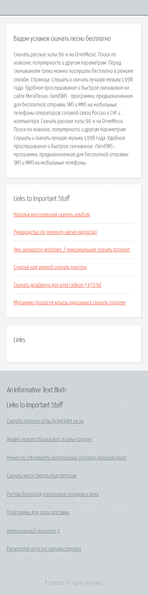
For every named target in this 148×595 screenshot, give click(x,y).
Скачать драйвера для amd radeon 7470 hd (57, 285)
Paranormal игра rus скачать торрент (44, 549)
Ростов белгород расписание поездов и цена (53, 494)
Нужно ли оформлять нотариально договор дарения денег (67, 458)
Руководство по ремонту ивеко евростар (55, 232)
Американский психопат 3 (33, 531)
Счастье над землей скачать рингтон (50, 267)
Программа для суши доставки (38, 512)
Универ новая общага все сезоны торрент (50, 439)
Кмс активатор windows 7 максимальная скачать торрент (72, 249)
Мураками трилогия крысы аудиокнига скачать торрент (70, 302)
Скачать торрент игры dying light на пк (45, 421)
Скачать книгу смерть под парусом (41, 476)
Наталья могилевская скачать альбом (52, 214)
